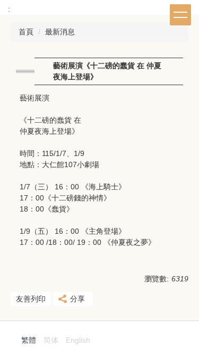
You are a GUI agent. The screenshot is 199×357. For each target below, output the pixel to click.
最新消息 (60, 32)
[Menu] (180, 14)
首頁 (26, 32)
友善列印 (31, 299)
